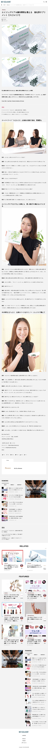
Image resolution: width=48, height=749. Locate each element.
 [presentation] (45, 548)
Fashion (16, 491)
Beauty (39, 718)
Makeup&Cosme (18, 513)
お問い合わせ (24, 742)
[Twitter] (23, 735)
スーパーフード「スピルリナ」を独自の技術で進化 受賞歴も (14, 110)
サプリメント (5, 20)
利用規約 (24, 740)
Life (15, 506)
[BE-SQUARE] (6, 2)
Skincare (4, 19)
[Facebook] (24, 735)
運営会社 (24, 738)
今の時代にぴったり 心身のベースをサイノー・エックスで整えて (15, 114)
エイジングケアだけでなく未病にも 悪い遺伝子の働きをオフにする (16, 112)
